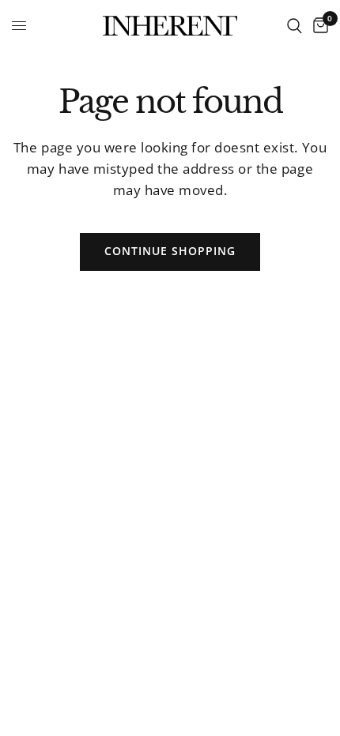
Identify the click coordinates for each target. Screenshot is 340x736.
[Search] (294, 25)
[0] (318, 25)
